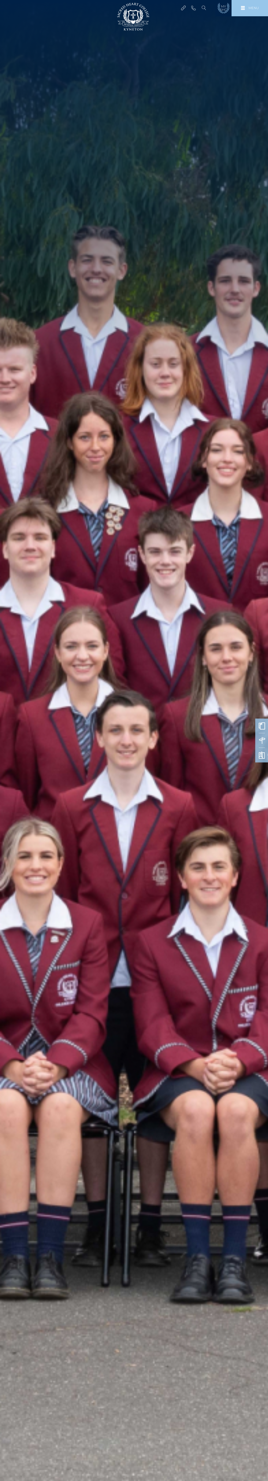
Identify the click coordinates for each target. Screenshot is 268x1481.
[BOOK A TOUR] (262, 740)
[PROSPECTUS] (262, 755)
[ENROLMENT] (262, 726)
